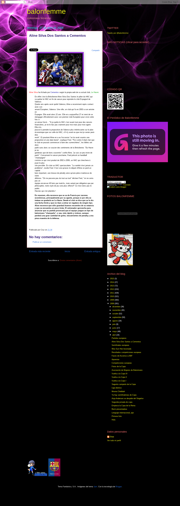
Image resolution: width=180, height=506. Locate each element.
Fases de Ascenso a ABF (122, 356)
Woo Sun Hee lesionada (121, 349)
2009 (112, 300)
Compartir (96, 50)
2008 (112, 303)
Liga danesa (117, 388)
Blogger (119, 487)
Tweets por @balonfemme (117, 33)
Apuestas (115, 359)
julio (114, 324)
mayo (114, 331)
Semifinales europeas (120, 345)
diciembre (116, 307)
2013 (112, 286)
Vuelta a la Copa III (119, 374)
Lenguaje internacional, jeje (123, 413)
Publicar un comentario (42, 242)
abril (114, 335)
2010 (112, 296)
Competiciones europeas (122, 363)
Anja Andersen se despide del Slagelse (127, 398)
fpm (95, 487)
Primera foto (117, 416)
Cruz (112, 437)
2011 (112, 293)
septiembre (117, 317)
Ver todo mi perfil (114, 440)
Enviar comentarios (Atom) (71, 260)
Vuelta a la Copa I (119, 381)
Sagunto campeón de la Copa (124, 384)
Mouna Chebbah (118, 391)
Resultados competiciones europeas (126, 352)
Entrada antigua (92, 251)
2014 (112, 282)
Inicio (67, 251)
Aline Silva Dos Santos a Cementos (126, 342)
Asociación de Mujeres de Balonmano (127, 370)
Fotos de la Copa (119, 366)
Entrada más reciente (39, 251)
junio (114, 328)
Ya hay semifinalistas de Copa (124, 395)
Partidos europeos (119, 338)
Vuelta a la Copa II (119, 377)
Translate (126, 185)
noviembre (116, 310)
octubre (115, 314)
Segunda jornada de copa (122, 402)
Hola (113, 420)
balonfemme (46, 11)
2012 (112, 289)
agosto (115, 321)
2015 (112, 279)
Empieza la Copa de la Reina (123, 406)
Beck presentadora (119, 409)
